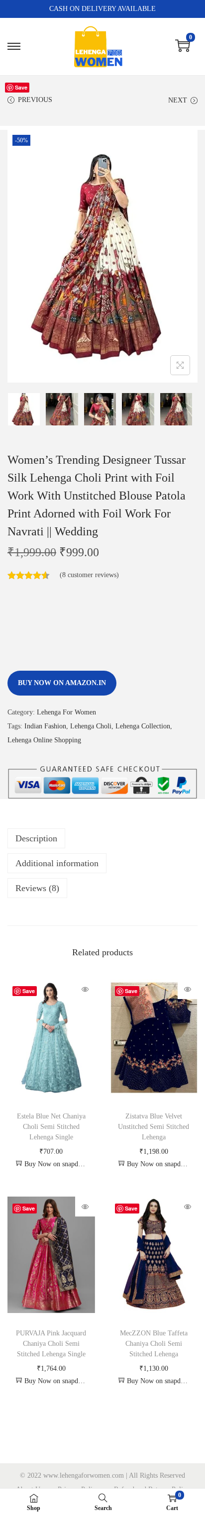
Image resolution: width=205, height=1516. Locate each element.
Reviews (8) (37, 888)
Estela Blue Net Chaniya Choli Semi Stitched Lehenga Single (51, 1126)
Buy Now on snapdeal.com (56, 1164)
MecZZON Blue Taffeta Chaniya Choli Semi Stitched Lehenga (154, 1343)
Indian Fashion (45, 726)
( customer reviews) (89, 575)
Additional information (57, 863)
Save (21, 87)
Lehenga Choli (90, 726)
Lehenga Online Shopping (44, 740)
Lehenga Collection (142, 726)
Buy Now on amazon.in (62, 683)
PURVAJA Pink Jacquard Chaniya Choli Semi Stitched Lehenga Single (51, 1343)
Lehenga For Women (66, 712)
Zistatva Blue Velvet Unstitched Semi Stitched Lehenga (153, 1126)
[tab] (102, 838)
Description (36, 838)
